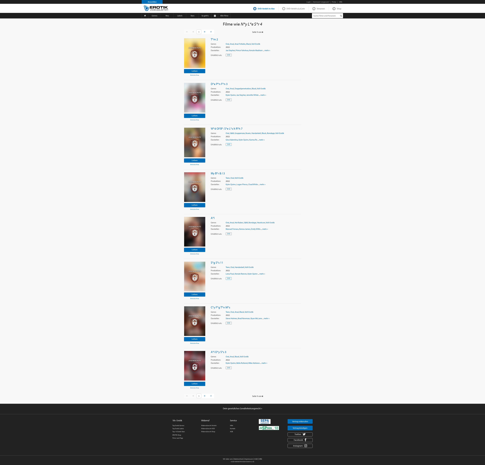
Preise (334, 2)
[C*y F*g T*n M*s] (194, 321)
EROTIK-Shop (176, 435)
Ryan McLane (256, 318)
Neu (167, 15)
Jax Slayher (230, 50)
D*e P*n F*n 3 (219, 84)
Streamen (321, 8)
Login (308, 2)
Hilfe (231, 425)
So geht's (205, 15)
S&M (232, 133)
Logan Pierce (241, 184)
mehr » (267, 50)
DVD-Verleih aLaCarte (296, 8)
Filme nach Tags (177, 438)
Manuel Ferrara (232, 229)
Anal (232, 44)
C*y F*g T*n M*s (220, 307)
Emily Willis (255, 229)
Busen (248, 133)
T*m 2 (214, 39)
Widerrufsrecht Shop (208, 431)
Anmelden (152, 2)
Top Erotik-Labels (178, 428)
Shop (339, 8)
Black (248, 44)
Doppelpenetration (243, 88)
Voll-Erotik (255, 44)
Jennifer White (252, 95)
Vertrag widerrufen (300, 421)
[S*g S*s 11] (194, 276)
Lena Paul (230, 273)
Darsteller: (215, 50)
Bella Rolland (242, 363)
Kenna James (244, 229)
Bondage (271, 133)
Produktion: (216, 47)
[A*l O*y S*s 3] (194, 366)
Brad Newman (244, 318)
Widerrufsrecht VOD (208, 428)
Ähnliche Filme (194, 75)
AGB (231, 431)
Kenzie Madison (256, 50)
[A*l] (194, 232)
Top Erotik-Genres (178, 425)
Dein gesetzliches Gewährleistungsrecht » (242, 408)
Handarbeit (256, 133)
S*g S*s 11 (217, 262)
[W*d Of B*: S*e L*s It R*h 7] (194, 142)
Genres (154, 15)
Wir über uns (228, 459)
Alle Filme (224, 15)
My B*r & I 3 (218, 173)
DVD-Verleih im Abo (266, 8)
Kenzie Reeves (241, 273)
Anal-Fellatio (240, 44)
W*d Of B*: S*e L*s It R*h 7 (227, 128)
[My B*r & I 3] (194, 187)
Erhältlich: (216, 55)
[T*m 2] (194, 53)
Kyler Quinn (231, 95)
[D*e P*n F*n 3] (194, 98)
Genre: (213, 44)
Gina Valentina (232, 139)
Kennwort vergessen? (321, 2)
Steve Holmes (231, 318)
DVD (228, 55)
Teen (228, 178)
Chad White (253, 184)
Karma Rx (253, 139)
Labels (179, 15)
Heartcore (261, 222)
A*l (212, 218)
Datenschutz (238, 459)
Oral (227, 44)
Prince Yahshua (242, 50)
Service (233, 420)
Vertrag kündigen (300, 428)
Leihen (195, 71)
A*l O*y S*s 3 (218, 352)
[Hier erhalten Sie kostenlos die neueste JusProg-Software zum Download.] (269, 428)
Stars (192, 15)
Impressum (249, 459)
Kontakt (232, 428)
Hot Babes (239, 222)
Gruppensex (240, 133)
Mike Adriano (254, 363)
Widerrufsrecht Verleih (208, 425)
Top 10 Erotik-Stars (178, 431)
